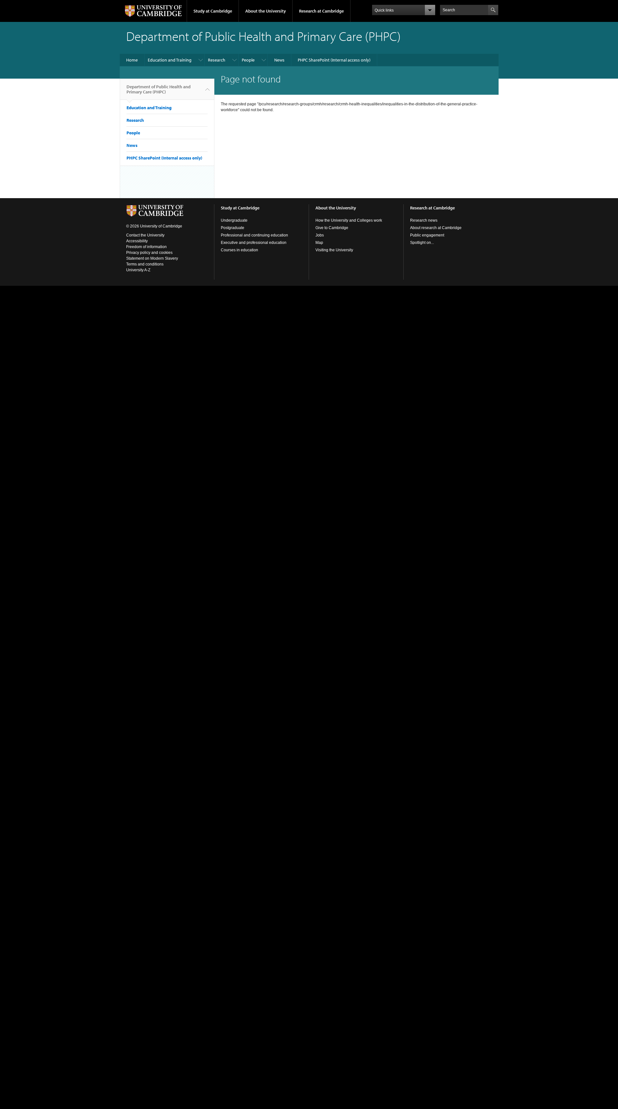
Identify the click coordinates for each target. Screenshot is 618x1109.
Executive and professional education (253, 242)
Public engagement (427, 235)
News (279, 60)
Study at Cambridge (212, 11)
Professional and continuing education (254, 235)
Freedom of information (146, 247)
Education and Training (170, 60)
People (248, 60)
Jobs (319, 235)
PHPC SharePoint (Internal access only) (334, 60)
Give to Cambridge (331, 228)
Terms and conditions (145, 264)
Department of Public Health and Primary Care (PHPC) (158, 89)
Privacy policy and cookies (149, 252)
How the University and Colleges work (348, 220)
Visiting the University (334, 250)
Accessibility (137, 241)
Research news (423, 220)
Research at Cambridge (321, 11)
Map (319, 242)
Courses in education (239, 250)
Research (216, 60)
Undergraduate (234, 220)
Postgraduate (232, 228)
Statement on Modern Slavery (152, 258)
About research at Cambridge (436, 228)
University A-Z (138, 270)
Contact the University (145, 235)
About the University (265, 11)
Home (132, 60)
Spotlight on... (422, 242)
